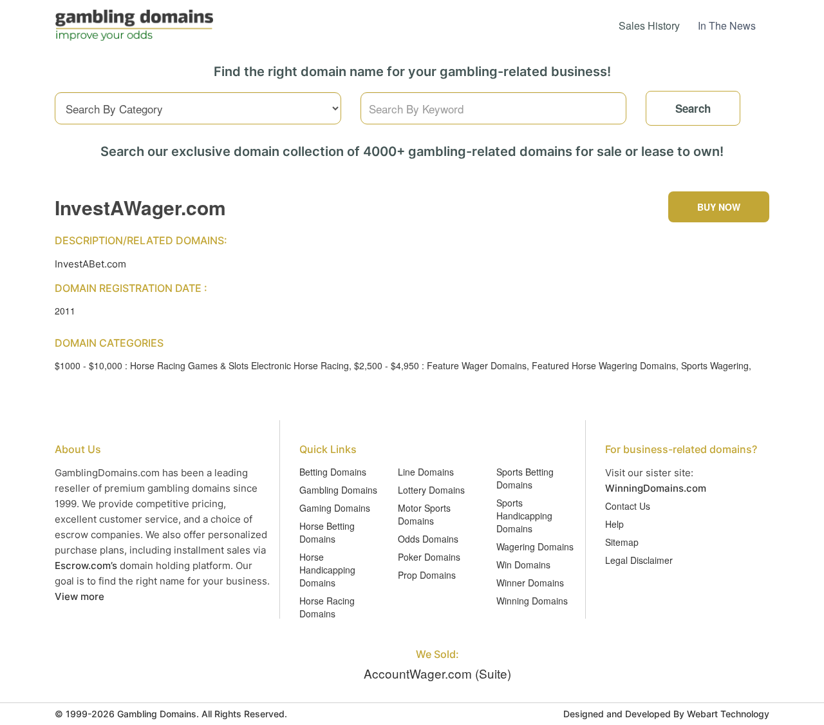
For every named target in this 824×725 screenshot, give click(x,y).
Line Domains (426, 471)
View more (79, 596)
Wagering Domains (535, 546)
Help (614, 523)
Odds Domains (428, 538)
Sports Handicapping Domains (524, 515)
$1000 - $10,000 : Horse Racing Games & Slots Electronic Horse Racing (202, 365)
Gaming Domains (334, 507)
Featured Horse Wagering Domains (604, 365)
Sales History (649, 25)
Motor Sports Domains (424, 514)
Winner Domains (530, 582)
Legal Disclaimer (639, 560)
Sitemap (622, 542)
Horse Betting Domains (327, 532)
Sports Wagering (715, 365)
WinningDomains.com (655, 488)
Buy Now (718, 206)
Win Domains (523, 564)
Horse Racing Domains (327, 607)
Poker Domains (429, 556)
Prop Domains (427, 574)
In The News (727, 25)
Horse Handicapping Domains (327, 569)
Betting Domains (332, 471)
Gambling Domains (338, 489)
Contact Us (627, 505)
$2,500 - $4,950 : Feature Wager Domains (440, 365)
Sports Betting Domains (525, 478)
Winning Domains (532, 600)
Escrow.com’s (86, 565)
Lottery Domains (431, 489)
